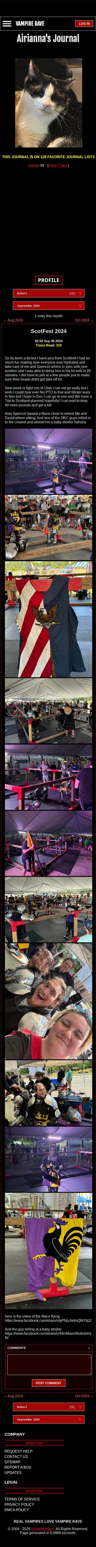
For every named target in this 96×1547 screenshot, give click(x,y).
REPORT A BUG (17, 1467)
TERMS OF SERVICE (22, 1499)
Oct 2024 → (84, 320)
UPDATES (13, 1473)
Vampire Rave (42, 1529)
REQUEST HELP (18, 1451)
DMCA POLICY (16, 1510)
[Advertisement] (48, 6)
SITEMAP (12, 1462)
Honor (33, 165)
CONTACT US (16, 1457)
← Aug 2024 (13, 320)
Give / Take (58, 165)
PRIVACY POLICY (19, 1504)
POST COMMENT (48, 1383)
